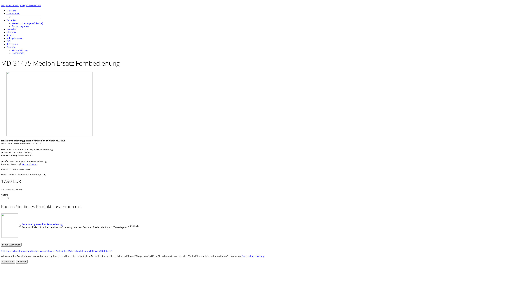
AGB (3, 251)
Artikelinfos (61, 251)
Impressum (25, 251)
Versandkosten (29, 164)
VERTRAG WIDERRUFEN (100, 251)
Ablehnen (22, 261)
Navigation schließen (30, 5)
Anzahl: (4, 194)
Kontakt (35, 251)
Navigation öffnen (10, 5)
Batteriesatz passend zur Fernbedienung (42, 224)
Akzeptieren (8, 261)
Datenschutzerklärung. (253, 256)
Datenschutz (12, 251)
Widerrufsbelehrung (78, 251)
